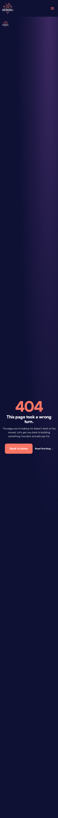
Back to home (19, 448)
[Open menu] (52, 8)
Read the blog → (44, 448)
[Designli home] (7, 8)
